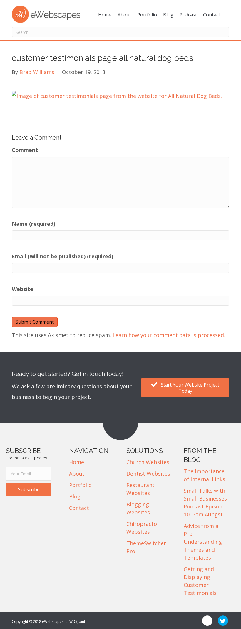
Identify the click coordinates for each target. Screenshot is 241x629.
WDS (73, 621)
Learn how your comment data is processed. (169, 335)
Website (22, 288)
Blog (168, 14)
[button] (28, 489)
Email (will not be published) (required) (62, 256)
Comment (25, 149)
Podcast (188, 14)
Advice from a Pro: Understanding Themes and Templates (203, 541)
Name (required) (33, 223)
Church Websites (147, 462)
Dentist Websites (148, 473)
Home (104, 14)
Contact (211, 14)
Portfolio (147, 14)
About (124, 14)
